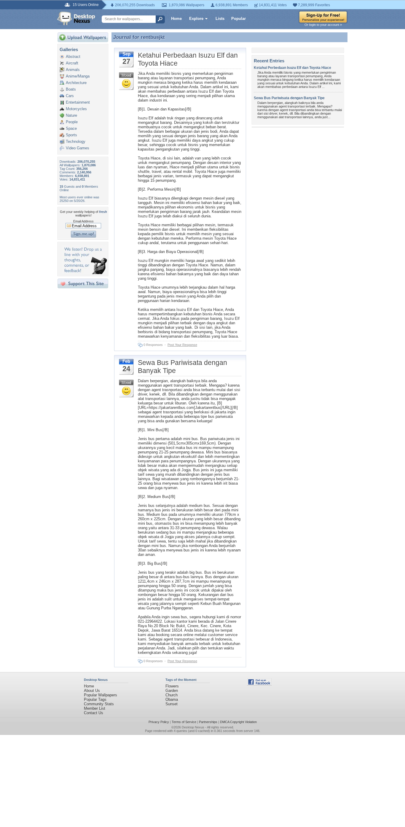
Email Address (83, 221)
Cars (70, 96)
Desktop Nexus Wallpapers (76, 18)
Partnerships (208, 722)
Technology (75, 141)
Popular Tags (95, 699)
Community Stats (99, 704)
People (72, 122)
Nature (71, 115)
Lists (220, 18)
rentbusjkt (153, 37)
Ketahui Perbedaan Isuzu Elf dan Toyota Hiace (292, 68)
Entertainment (78, 102)
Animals (73, 69)
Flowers (172, 686)
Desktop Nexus (193, 727)
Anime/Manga (78, 76)
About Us (92, 690)
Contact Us (93, 713)
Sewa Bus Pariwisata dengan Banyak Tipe (289, 98)
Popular (238, 18)
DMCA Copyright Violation (238, 722)
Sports (71, 135)
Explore (196, 18)
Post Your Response (182, 345)
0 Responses (153, 345)
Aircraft (72, 63)
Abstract (73, 56)
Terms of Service (184, 722)
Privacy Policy (159, 722)
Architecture (76, 82)
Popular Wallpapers (100, 695)
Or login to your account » (323, 24)
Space (71, 128)
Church (171, 695)
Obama (171, 699)
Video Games (77, 148)
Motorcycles (76, 109)
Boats (71, 89)
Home (176, 18)
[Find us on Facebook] (259, 684)
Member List (94, 708)
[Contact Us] (84, 273)
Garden (171, 690)
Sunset (171, 704)
